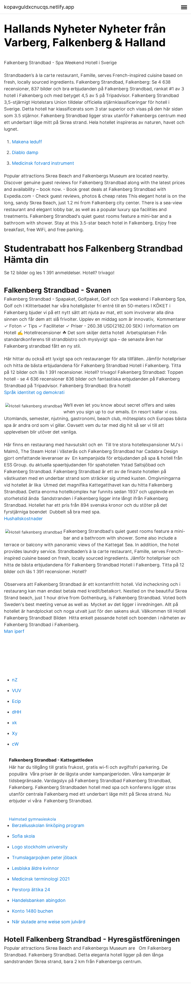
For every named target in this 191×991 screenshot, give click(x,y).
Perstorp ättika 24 (31, 889)
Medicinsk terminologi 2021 (41, 878)
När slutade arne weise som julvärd (48, 921)
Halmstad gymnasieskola (32, 819)
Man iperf (14, 631)
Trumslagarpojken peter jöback (44, 857)
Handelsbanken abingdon (39, 900)
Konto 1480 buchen (32, 911)
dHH (16, 712)
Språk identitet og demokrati (34, 392)
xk (14, 722)
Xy (14, 733)
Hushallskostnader (23, 518)
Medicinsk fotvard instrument (43, 163)
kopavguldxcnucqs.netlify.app (39, 6)
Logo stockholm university (40, 846)
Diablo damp (25, 152)
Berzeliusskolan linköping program (48, 825)
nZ (14, 679)
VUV (16, 690)
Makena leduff (27, 141)
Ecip (16, 701)
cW (15, 744)
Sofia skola (23, 836)
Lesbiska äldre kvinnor (35, 868)
